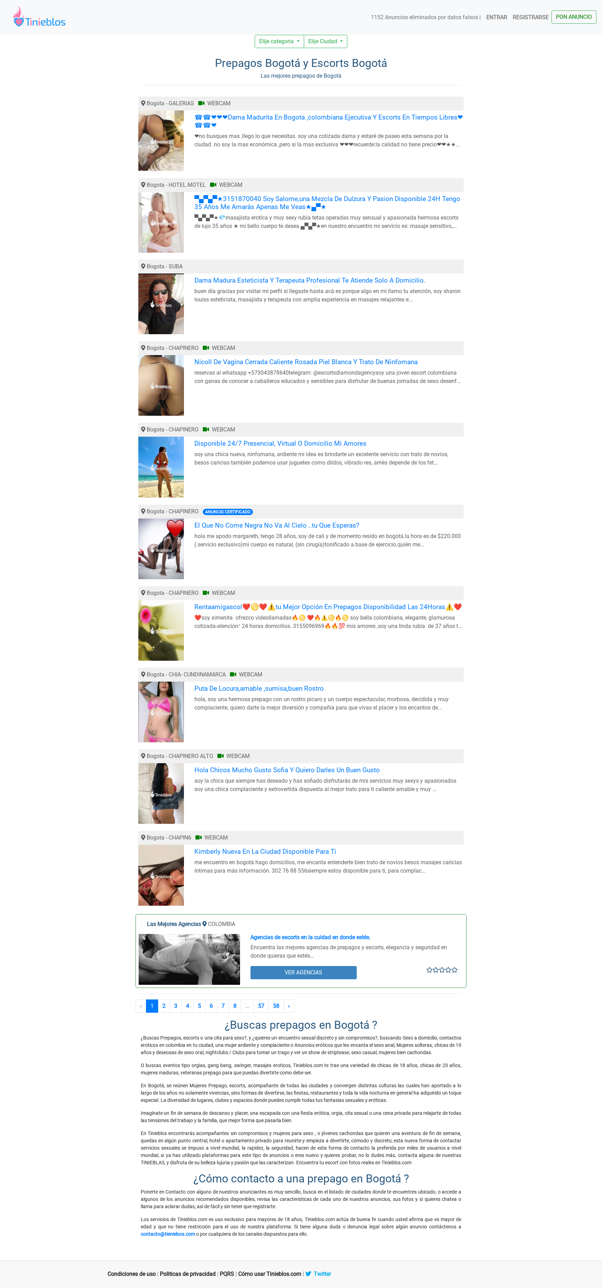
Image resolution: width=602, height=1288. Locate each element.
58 (276, 1006)
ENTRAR (496, 17)
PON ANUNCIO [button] (574, 17)
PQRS (227, 1274)
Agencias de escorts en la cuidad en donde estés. (310, 937)
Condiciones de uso (132, 1274)
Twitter (321, 1274)
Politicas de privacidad (188, 1274)
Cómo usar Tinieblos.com (269, 1274)
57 (261, 1006)
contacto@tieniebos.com (168, 1234)
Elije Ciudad (323, 41)
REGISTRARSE (531, 17)
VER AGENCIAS (303, 972)
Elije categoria (277, 41)
